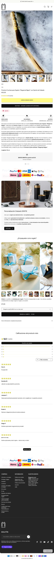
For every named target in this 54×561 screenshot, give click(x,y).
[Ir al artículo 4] (25, 294)
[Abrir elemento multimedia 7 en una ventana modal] (37, 244)
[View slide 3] (29, 164)
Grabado (3, 481)
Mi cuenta (3, 489)
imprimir (17, 484)
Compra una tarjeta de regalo (6, 486)
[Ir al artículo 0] (3, 294)
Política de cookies (19, 477)
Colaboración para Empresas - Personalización (5, 507)
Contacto (3, 483)
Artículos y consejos (6, 477)
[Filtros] (37, 359)
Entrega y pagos (5, 479)
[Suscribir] (28, 536)
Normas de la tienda (6, 502)
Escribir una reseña (27, 343)
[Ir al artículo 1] (9, 294)
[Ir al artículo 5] (31, 294)
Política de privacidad (20, 482)
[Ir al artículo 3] (20, 294)
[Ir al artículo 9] (47, 294)
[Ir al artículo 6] (36, 294)
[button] (5, 78)
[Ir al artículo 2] (14, 294)
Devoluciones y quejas (5, 511)
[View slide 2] (27, 164)
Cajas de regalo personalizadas (5, 499)
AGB (16, 487)
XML (2, 87)
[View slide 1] (25, 164)
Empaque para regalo (4, 496)
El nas (2, 491)
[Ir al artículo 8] (42, 294)
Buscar (3, 504)
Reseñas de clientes (6, 493)
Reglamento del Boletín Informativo (19, 480)
